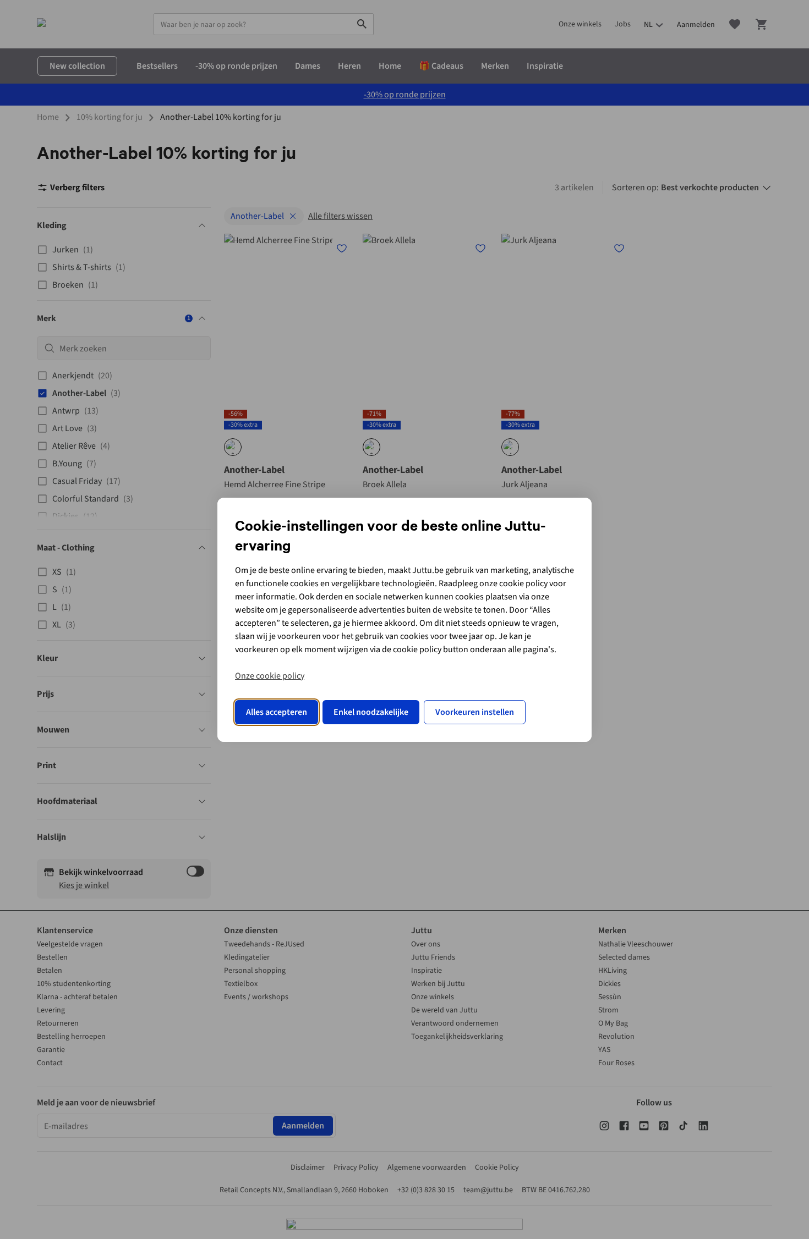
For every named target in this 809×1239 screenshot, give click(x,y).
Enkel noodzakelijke (371, 712)
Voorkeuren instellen (474, 712)
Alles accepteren (276, 712)
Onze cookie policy (269, 676)
